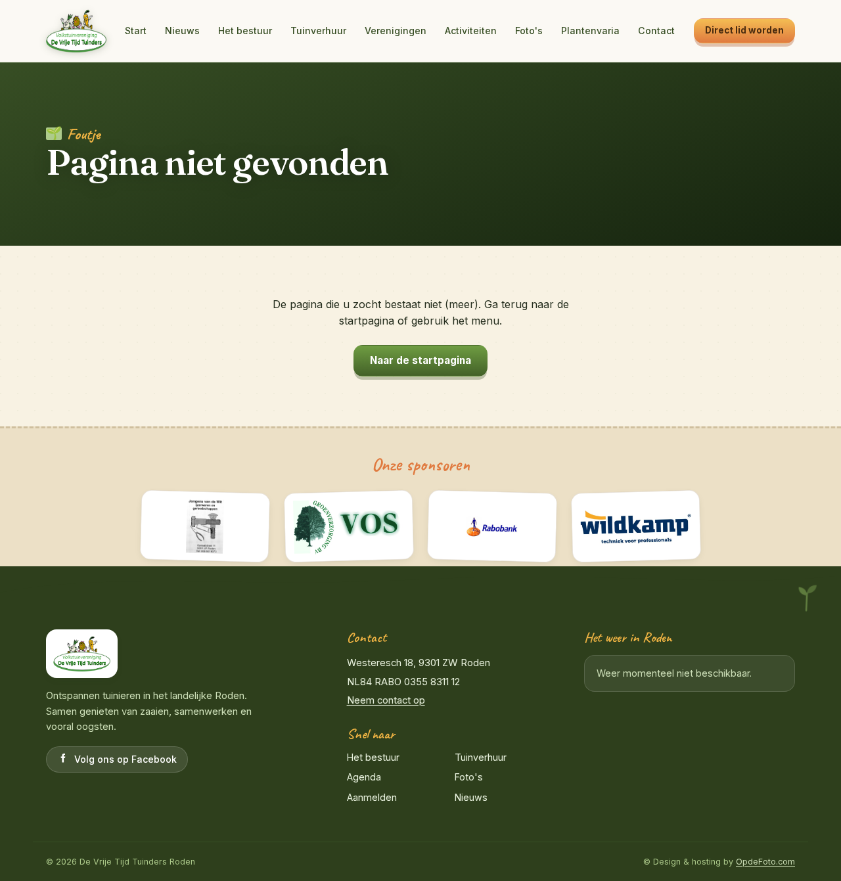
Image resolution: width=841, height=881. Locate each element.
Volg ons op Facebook (125, 759)
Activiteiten (471, 30)
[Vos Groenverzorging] (348, 525)
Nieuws (182, 30)
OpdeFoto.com (765, 862)
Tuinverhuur (318, 30)
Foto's (529, 30)
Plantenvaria (590, 30)
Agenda (364, 776)
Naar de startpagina (420, 360)
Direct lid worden (744, 30)
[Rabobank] (492, 525)
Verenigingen (395, 30)
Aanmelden (372, 797)
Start (136, 30)
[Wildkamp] (635, 525)
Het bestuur (245, 30)
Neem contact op (386, 700)
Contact (656, 30)
